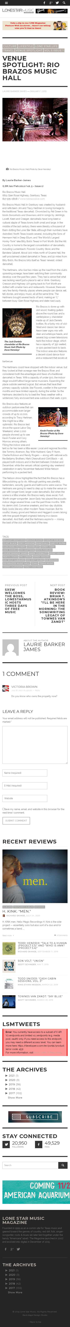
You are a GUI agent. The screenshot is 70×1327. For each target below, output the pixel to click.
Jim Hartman (27, 550)
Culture (10, 46)
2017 (12, 1093)
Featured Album (23, 907)
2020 (12, 1080)
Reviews (39, 907)
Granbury (33, 547)
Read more (7, 936)
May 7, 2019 (43, 964)
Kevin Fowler (44, 550)
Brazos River (34, 540)
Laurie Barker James (14, 91)
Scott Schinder (27, 964)
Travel (8, 50)
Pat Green (26, 557)
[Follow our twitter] (6, 1144)
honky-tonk (48, 547)
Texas (34, 563)
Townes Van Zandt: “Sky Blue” (40, 996)
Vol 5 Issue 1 (54, 50)
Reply (37, 690)
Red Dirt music (34, 560)
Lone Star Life (46, 46)
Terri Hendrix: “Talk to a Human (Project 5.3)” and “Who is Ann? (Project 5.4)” (42, 945)
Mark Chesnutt (38, 553)
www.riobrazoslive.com (32, 199)
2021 (12, 1075)
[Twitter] (57, 3)
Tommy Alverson (12, 567)
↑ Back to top (35, 1322)
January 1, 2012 (38, 91)
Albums (7, 907)
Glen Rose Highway (14, 547)
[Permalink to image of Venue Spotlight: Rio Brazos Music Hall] (35, 119)
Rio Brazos (51, 560)
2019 (12, 1084)
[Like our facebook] (38, 1144)
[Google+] (51, 3)
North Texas (10, 557)
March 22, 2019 (50, 985)
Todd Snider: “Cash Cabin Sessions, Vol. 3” (37, 980)
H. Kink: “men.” (16, 911)
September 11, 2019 (48, 951)
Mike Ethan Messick (29, 985)
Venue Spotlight (29, 50)
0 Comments (62, 935)
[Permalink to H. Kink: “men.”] (35, 881)
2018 (12, 1088)
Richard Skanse (16, 915)
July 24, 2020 (33, 915)
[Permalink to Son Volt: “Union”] (8, 966)
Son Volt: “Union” (31, 960)
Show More (15, 1097)
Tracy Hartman (33, 567)
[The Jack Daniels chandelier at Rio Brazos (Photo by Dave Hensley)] (17, 322)
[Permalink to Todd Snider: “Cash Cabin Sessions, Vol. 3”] (8, 984)
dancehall (42, 543)
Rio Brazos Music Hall (16, 563)
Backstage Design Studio (35, 1315)
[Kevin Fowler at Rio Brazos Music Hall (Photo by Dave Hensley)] (53, 416)
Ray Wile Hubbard (14, 560)
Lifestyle (26, 46)
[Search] (6, 3)
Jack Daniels (10, 550)
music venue (56, 553)
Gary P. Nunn (58, 543)
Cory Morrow (26, 543)
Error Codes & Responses (47, 1052)
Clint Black (10, 543)
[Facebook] (44, 3)
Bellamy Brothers (14, 540)
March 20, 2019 (45, 1000)
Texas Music (46, 563)
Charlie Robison (53, 540)
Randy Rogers (41, 557)
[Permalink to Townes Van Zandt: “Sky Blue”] (8, 1001)
